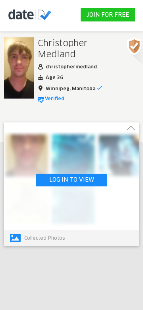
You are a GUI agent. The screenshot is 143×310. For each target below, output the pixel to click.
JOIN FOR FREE (108, 15)
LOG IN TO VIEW (71, 180)
